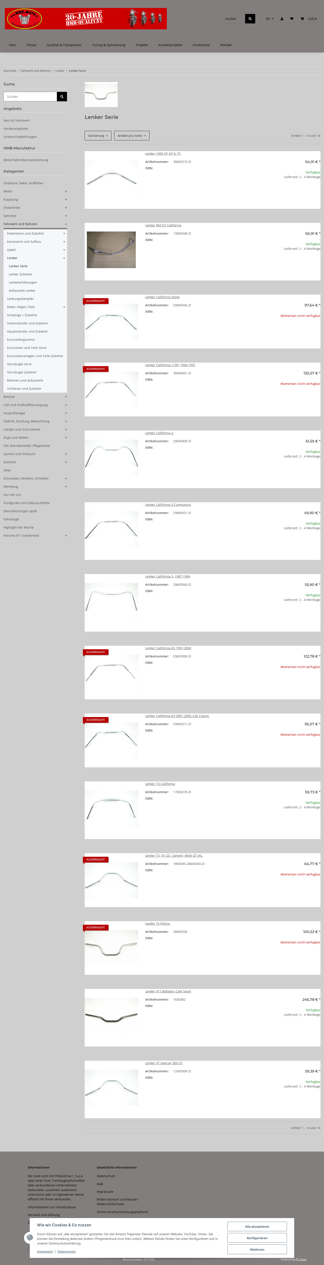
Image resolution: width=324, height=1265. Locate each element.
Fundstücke (201, 45)
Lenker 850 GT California (163, 225)
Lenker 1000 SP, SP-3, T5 (163, 153)
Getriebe (10, 216)
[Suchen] (250, 18)
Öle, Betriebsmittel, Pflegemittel (27, 446)
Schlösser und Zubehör (24, 388)
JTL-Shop (301, 1259)
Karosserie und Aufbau (24, 241)
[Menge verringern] (270, 191)
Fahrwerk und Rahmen (20, 224)
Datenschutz (67, 1251)
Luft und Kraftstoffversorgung (26, 405)
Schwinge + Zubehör (22, 315)
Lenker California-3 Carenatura (168, 505)
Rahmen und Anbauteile (25, 380)
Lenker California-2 (159, 433)
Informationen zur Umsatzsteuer (52, 1207)
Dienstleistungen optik (20, 511)
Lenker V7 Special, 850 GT (164, 1063)
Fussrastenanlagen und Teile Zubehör (35, 356)
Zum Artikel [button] (293, 330)
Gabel (11, 250)
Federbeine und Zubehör (25, 233)
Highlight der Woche (19, 527)
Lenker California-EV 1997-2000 (168, 648)
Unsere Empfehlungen (20, 137)
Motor (8, 191)
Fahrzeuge (11, 519)
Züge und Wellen (16, 437)
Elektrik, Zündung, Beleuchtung (27, 421)
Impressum (45, 1251)
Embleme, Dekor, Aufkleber (23, 183)
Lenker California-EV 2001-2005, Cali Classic (177, 716)
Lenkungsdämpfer (20, 299)
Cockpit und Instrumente (22, 429)
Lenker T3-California (160, 784)
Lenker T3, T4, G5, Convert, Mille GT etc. (174, 855)
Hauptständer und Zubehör (27, 331)
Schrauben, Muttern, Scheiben (26, 478)
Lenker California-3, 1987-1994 (167, 576)
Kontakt (226, 45)
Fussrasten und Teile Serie (26, 348)
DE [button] (268, 19)
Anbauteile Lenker (22, 290)
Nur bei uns (12, 495)
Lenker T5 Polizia (157, 923)
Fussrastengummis (21, 339)
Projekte (142, 45)
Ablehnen (257, 1249)
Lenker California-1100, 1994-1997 (170, 365)
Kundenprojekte (170, 45)
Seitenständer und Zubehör (27, 323)
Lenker (12, 258)
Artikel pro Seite (130, 136)
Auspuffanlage (14, 413)
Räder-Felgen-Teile (21, 307)
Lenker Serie (18, 266)
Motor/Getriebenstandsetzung (26, 160)
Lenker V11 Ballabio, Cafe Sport (168, 991)
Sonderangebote (16, 128)
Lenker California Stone (162, 297)
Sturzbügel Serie (19, 364)
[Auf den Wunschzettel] (131, 159)
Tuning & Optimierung (108, 45)
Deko (7, 470)
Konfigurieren (257, 1238)
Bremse (9, 397)
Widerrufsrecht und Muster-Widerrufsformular (118, 1201)
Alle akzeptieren (257, 1226)
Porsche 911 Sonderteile (21, 535)
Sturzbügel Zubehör (22, 372)
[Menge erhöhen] (317, 191)
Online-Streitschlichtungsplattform (122, 1212)
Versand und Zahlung (44, 1215)
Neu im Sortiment (17, 120)
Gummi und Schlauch (19, 454)
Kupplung (11, 199)
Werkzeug (11, 486)
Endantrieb (12, 207)
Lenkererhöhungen (23, 282)
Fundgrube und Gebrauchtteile (27, 503)
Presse (31, 45)
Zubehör (10, 462)
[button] (282, 18)
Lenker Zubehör (20, 274)
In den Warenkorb (293, 204)
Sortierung (96, 136)
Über (12, 45)
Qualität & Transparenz (64, 45)
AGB (100, 1184)
